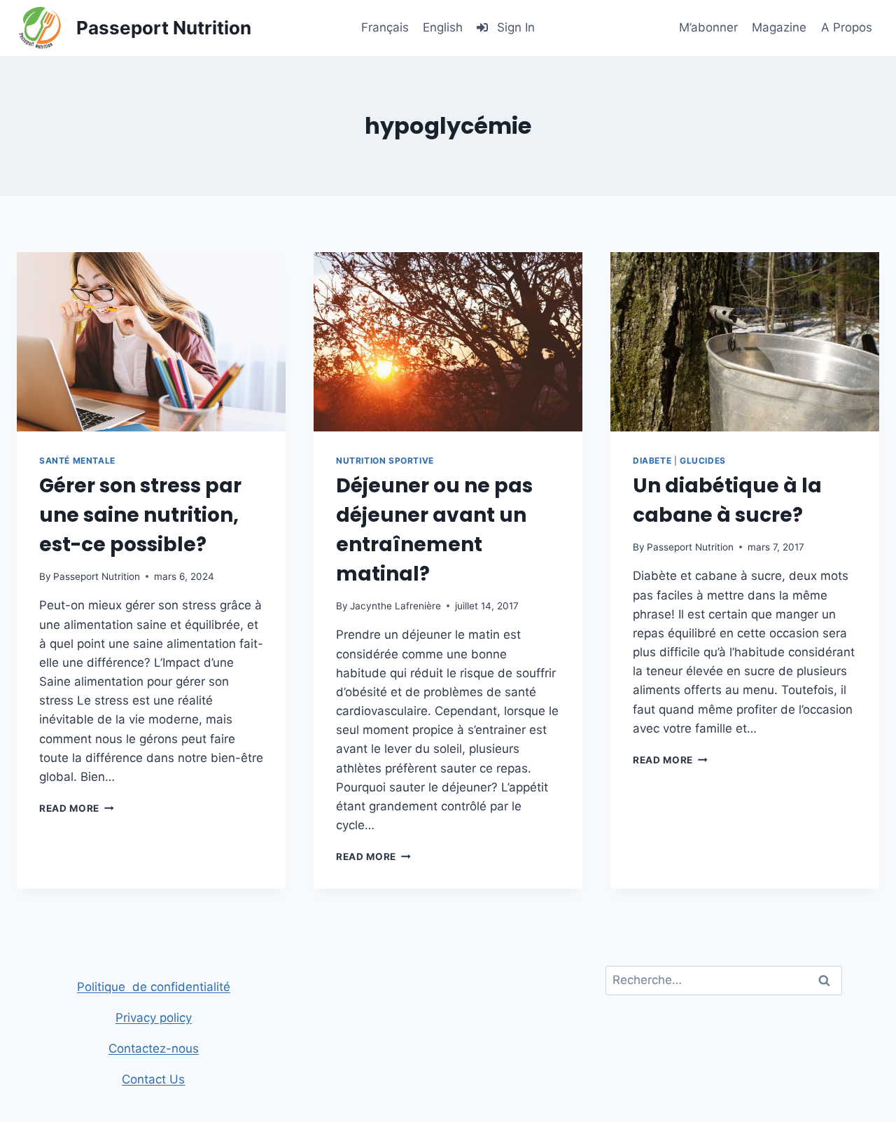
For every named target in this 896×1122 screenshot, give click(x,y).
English (443, 27)
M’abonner (708, 27)
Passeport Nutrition (96, 576)
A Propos (846, 27)
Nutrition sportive (385, 460)
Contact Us (153, 1079)
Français (385, 27)
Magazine (779, 27)
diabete (652, 460)
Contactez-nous (153, 1048)
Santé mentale (77, 460)
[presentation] (151, 341)
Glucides (703, 460)
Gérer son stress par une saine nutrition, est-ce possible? (140, 515)
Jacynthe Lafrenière (395, 605)
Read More (76, 808)
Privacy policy (153, 1018)
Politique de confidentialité (153, 987)
